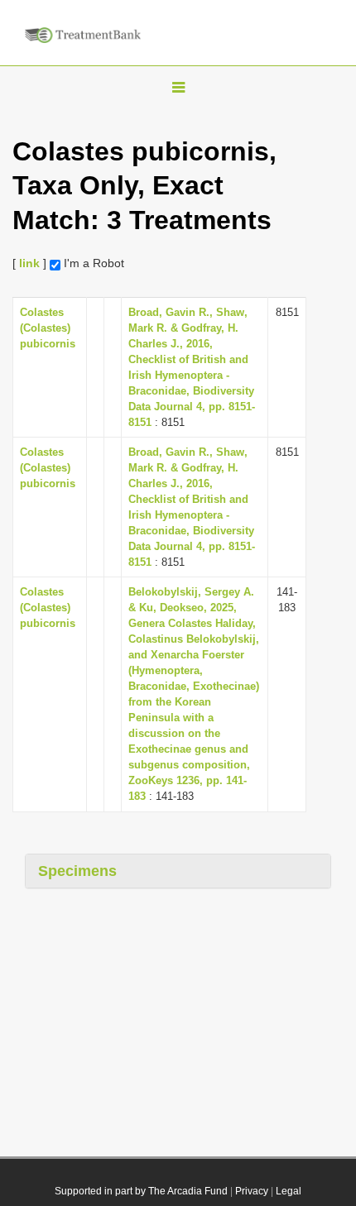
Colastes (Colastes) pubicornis (47, 328)
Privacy (251, 1191)
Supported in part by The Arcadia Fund (141, 1191)
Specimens (77, 871)
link (29, 263)
